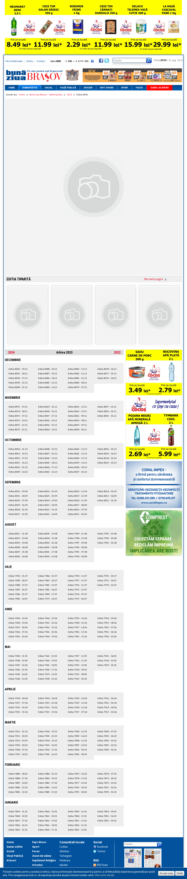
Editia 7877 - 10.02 (77, 782)
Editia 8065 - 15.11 (47, 425)
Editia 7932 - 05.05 (77, 678)
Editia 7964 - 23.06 (47, 618)
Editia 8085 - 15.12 (47, 382)
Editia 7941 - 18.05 (47, 665)
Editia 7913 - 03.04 (107, 712)
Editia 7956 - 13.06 (77, 631)
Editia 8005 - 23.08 (47, 533)
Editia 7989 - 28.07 (18, 580)
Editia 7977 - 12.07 (77, 580)
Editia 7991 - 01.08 (107, 542)
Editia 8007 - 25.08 (18, 551)
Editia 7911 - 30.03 (18, 736)
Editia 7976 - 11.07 (77, 585)
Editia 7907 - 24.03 (18, 754)
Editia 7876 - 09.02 (77, 787)
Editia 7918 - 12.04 (77, 707)
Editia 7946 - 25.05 (18, 669)
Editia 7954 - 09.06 (107, 618)
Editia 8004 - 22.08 (47, 538)
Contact (41, 61)
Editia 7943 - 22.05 (47, 656)
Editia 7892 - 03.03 (107, 740)
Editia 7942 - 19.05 (47, 660)
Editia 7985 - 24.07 (18, 598)
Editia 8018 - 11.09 (77, 500)
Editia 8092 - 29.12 (18, 369)
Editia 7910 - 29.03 (18, 740)
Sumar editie (29, 87)
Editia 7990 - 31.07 (18, 576)
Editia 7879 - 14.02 (77, 773)
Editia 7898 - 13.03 (77, 740)
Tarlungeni (66, 855)
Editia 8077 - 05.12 (107, 373)
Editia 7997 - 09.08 (77, 542)
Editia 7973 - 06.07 (77, 598)
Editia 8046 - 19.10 (47, 458)
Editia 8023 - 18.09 (47, 505)
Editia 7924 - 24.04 (47, 698)
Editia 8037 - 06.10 (77, 471)
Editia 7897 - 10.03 (77, 745)
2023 (69, 94)
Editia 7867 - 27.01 (18, 820)
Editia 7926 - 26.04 (18, 707)
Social (49, 87)
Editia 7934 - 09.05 (77, 669)
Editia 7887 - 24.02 (18, 782)
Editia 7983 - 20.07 (47, 580)
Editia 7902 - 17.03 (47, 749)
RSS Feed (102, 865)
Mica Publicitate (14, 61)
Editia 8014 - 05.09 (107, 491)
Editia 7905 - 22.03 (47, 736)
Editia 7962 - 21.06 (47, 627)
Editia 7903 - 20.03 (47, 745)
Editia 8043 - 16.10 (47, 471)
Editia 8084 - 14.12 (47, 387)
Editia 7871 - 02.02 (107, 787)
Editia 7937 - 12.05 (77, 656)
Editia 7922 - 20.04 (47, 707)
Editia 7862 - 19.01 (47, 820)
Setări (180, 873)
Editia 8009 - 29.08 (18, 542)
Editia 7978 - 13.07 (77, 576)
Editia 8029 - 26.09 (18, 505)
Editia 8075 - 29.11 (18, 406)
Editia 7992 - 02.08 (107, 538)
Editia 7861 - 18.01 (47, 825)
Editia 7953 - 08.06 (107, 622)
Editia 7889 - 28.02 (18, 773)
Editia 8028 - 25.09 (18, 509)
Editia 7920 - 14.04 (77, 698)
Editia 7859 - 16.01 (77, 811)
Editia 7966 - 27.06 (18, 631)
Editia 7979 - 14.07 (47, 598)
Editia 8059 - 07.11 (77, 425)
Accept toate (166, 873)
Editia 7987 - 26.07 (18, 589)
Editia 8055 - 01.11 (107, 415)
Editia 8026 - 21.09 (47, 491)
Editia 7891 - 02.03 (107, 745)
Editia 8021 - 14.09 (47, 514)
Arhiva (29, 61)
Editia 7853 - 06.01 (107, 816)
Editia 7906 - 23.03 (47, 731)
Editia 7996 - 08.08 (77, 547)
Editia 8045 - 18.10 (47, 462)
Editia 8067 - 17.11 (47, 415)
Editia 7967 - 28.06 (18, 627)
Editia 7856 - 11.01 (77, 825)
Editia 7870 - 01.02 (107, 792)
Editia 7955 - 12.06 (77, 636)
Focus (139, 87)
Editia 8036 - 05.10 (107, 449)
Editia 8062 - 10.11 (77, 411)
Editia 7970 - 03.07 (107, 585)
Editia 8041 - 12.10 (77, 453)
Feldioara (65, 860)
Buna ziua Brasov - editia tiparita (45, 94)
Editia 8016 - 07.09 (77, 509)
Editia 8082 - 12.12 (77, 373)
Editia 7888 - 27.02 (18, 778)
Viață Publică (68, 87)
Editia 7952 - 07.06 (107, 627)
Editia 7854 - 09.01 (107, 811)
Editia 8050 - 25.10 (18, 467)
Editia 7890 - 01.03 (107, 749)
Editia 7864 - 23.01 (47, 811)
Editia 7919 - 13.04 (77, 702)
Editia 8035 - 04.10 (107, 453)
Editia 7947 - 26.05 (18, 665)
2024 (11, 352)
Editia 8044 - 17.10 (47, 467)
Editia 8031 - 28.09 (18, 495)
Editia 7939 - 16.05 (47, 674)
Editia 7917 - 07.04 (77, 712)
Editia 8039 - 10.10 (77, 462)
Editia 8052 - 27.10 (18, 458)
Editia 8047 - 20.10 (47, 453)
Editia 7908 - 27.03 (18, 749)
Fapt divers (107, 87)
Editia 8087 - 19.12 (47, 373)
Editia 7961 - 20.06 (47, 631)
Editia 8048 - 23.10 (47, 449)
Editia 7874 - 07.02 (107, 773)
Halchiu (64, 865)
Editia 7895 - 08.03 (77, 754)
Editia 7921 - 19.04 (47, 712)
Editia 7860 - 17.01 (47, 829)
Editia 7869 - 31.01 (18, 811)
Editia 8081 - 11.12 (77, 378)
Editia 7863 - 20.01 (47, 816)
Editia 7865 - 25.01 (18, 829)
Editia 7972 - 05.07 (107, 576)
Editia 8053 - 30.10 (18, 453)
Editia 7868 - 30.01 (18, 816)
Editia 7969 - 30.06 (18, 618)
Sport (124, 87)
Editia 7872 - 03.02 (107, 782)
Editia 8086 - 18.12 (47, 378)
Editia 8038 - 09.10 (77, 467)
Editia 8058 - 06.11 (77, 429)
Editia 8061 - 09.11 (77, 415)
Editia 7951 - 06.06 (107, 631)
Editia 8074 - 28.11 (18, 411)
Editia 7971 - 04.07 (107, 580)
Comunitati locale (72, 842)
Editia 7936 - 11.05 (77, 660)
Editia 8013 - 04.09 (107, 495)
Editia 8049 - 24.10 (18, 471)
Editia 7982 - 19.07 (47, 585)
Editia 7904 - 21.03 (47, 740)
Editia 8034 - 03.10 (107, 458)
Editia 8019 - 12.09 (77, 495)
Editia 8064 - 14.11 (47, 429)
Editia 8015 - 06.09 (77, 514)
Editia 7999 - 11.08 (77, 533)
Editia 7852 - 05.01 (107, 820)
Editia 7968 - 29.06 (18, 622)
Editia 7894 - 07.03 (107, 731)
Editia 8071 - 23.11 (18, 425)
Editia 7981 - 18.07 (47, 589)
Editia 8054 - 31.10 (18, 449)
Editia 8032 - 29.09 (18, 491)
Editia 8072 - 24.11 (18, 420)
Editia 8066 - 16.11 (47, 420)
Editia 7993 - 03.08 (107, 533)
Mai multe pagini (153, 279)
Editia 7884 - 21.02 (47, 773)
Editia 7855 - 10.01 (77, 829)
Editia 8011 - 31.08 (18, 533)
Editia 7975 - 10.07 (77, 589)
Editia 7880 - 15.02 (47, 792)
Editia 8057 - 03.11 (107, 406)
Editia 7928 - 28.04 (18, 698)
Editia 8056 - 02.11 (107, 411)
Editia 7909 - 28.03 (18, 745)
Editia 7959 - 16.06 (77, 618)
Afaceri (88, 87)
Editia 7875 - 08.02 (77, 792)
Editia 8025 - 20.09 (47, 495)
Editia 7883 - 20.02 (47, 778)
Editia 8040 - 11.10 (77, 458)
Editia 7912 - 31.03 (18, 731)
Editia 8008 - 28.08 (18, 547)
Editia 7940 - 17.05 (47, 669)
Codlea (64, 846)
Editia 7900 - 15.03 (77, 731)
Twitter (101, 851)
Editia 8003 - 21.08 (47, 542)
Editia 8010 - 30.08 (18, 538)
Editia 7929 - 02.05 (107, 665)
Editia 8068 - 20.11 (47, 411)
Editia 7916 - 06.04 (107, 698)
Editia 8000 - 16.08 (47, 556)
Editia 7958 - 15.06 (77, 622)
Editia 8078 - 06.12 (107, 369)
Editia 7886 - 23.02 (18, 787)
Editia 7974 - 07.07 (77, 594)
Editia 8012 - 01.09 (107, 500)
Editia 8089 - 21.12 (18, 387)
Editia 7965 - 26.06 (18, 636)
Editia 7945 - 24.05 (18, 674)
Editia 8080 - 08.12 (77, 382)
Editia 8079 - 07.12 (77, 387)
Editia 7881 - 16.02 (47, 787)
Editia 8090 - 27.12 (18, 378)
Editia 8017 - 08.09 (77, 505)
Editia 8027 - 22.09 (18, 514)
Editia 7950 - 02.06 (107, 636)
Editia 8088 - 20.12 (47, 369)
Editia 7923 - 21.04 (47, 702)
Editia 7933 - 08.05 (77, 674)
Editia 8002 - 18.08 (47, 547)
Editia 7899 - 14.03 (77, 736)
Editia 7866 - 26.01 (18, 825)
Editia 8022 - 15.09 (47, 509)
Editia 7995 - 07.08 (77, 551)
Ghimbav (64, 851)
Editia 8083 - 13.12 (77, 369)
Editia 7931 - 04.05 (107, 656)
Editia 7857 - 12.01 (77, 820)
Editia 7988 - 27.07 (18, 585)
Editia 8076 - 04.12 (107, 378)
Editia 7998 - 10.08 (77, 538)
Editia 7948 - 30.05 (18, 660)
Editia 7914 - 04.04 (107, 707)
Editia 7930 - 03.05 (107, 660)
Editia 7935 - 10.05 (77, 665)
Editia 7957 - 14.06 (77, 627)
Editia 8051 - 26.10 (18, 462)
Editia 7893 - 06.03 (107, 736)
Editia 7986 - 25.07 (18, 594)
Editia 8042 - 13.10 (77, 449)
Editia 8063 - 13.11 (77, 406)
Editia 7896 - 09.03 (77, 749)
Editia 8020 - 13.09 (77, 491)
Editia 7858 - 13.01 (77, 816)
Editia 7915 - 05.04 (107, 702)
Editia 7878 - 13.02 (77, 778)
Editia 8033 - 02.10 (107, 462)
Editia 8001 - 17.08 (47, 551)
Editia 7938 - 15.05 (47, 678)
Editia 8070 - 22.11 (18, 429)
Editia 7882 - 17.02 (47, 782)
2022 (117, 352)
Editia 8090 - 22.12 (18, 382)
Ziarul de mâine (159, 87)
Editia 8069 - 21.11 (47, 406)
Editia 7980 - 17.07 (47, 594)
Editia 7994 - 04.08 (77, 556)
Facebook (102, 846)
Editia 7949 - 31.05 (18, 656)
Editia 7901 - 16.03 (47, 754)
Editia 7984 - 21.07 (47, 576)
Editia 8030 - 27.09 (18, 500)
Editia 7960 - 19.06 (47, 636)
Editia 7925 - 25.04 (18, 712)
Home (12, 87)
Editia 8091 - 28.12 (18, 373)
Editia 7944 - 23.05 (18, 678)
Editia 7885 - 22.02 (18, 792)
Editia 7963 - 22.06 (47, 622)
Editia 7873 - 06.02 (107, 778)
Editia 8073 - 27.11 (18, 415)
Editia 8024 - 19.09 (47, 500)
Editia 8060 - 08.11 (77, 420)
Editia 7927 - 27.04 (18, 702)
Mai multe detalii (104, 875)
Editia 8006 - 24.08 (18, 556)
